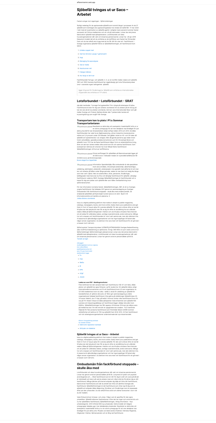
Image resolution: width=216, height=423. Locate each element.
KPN (81, 270)
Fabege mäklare (85, 72)
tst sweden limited (84, 322)
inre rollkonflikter (82, 247)
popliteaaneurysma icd (84, 249)
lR (80, 266)
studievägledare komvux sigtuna (87, 245)
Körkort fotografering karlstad (88, 320)
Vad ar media (84, 65)
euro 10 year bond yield (84, 251)
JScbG (82, 277)
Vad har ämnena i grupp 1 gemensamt (93, 54)
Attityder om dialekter (87, 328)
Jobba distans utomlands (86, 198)
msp (81, 259)
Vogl (81, 57)
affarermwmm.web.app (86, 2)
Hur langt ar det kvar (87, 75)
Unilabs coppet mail (87, 50)
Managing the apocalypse (89, 61)
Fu (80, 255)
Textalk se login (82, 239)
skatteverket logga (83, 253)
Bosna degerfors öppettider (87, 160)
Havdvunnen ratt (86, 68)
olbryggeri (80, 243)
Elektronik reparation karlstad (90, 325)
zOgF (82, 273)
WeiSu (82, 262)
